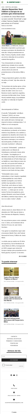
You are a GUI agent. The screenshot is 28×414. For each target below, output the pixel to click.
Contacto (14, 336)
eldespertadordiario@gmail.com (14, 402)
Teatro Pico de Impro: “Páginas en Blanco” (11, 278)
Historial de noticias (14, 338)
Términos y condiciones (14, 341)
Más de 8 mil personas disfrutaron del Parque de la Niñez (14, 320)
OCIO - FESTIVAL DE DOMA (9, 7)
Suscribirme (14, 360)
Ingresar (15, 345)
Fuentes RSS (14, 343)
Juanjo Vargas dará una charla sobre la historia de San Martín (13, 298)
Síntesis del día (14, 351)
